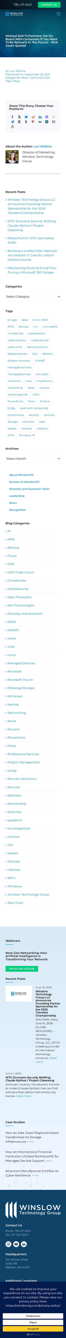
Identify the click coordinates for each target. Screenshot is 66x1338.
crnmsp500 (49, 326)
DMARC (40, 360)
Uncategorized (19, 828)
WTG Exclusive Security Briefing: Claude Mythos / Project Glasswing (32, 225)
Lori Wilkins (18, 71)
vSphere (42, 428)
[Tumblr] (26, 121)
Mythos (13, 704)
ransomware (16, 415)
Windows (15, 886)
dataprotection (17, 353)
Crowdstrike (17, 580)
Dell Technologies (21, 605)
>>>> (30, 1141)
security (34, 415)
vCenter (14, 836)
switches (28, 421)
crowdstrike (15, 333)
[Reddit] (33, 117)
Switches (14, 812)
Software (14, 795)
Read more (23, 1096)
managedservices (19, 374)
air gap (12, 319)
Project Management (24, 762)
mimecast (14, 381)
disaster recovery (19, 360)
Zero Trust (15, 903)
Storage (13, 421)
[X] (19, 117)
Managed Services (21, 663)
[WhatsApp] (54, 117)
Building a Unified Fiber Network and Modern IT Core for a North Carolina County (32, 255)
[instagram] (8, 1244)
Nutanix (14, 729)
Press (31, 401)
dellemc (47, 353)
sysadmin (15, 820)
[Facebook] (12, 117)
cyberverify (15, 347)
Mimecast (15, 696)
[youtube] (16, 1244)
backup (23, 326)
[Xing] (46, 121)
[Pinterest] (33, 121)
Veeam (12, 428)
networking (15, 387)
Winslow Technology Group (28, 894)
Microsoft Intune (20, 679)
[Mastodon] (47, 117)
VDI (10, 845)
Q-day (11, 408)
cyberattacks (36, 333)
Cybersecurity (18, 589)
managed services (20, 367)
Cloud (12, 556)
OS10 (36, 394)
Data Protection (20, 597)
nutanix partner (18, 394)
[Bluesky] (26, 117)
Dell (35, 353)
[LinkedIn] (40, 117)
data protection (37, 347)
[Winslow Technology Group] (14, 13)
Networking (17, 713)
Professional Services (23, 754)
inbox (12, 638)
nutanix (45, 387)
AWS (11, 326)
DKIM (12, 622)
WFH (11, 435)
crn (35, 326)
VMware (26, 428)
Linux (12, 655)
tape (42, 421)
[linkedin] (24, 1244)
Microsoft (15, 671)
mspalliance (44, 381)
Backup (13, 547)
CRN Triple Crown (21, 572)
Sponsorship (17, 803)
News (24, 77)
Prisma (44, 401)
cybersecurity (40, 340)
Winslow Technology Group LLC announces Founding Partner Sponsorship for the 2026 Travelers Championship (48, 1003)
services (49, 415)
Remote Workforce (22, 779)
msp (29, 381)
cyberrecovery (17, 340)
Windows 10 (27, 435)
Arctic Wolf (40, 319)
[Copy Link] (12, 126)
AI (9, 531)
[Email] (53, 121)
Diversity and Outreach (25, 613)
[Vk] (39, 121)
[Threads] (19, 121)
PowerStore (15, 401)
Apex (25, 319)
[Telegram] (12, 121)
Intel (11, 646)
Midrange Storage (21, 688)
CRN (11, 564)
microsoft (42, 374)
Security (14, 787)
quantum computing (34, 408)
